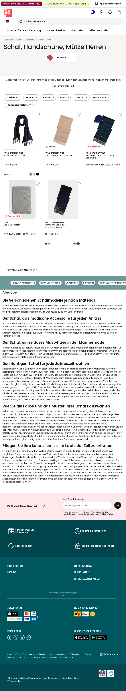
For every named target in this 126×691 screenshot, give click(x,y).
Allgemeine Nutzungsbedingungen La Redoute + (53, 657)
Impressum (24, 657)
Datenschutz (75, 654)
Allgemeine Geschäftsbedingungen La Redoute (26, 654)
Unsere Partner (82, 572)
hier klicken (108, 514)
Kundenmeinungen (57, 654)
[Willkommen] (101, 12)
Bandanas (88, 282)
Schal (49, 39)
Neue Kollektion (56, 30)
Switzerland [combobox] (110, 654)
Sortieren (11, 97)
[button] (118, 12)
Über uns (11, 572)
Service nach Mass (83, 565)
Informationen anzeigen (63, 592)
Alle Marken (77, 30)
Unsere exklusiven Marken (87, 578)
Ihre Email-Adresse (73, 499)
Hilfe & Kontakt (15, 565)
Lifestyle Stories (99, 30)
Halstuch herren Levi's (23, 282)
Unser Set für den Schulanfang (23, 30)
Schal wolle (72, 282)
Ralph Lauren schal (50, 282)
